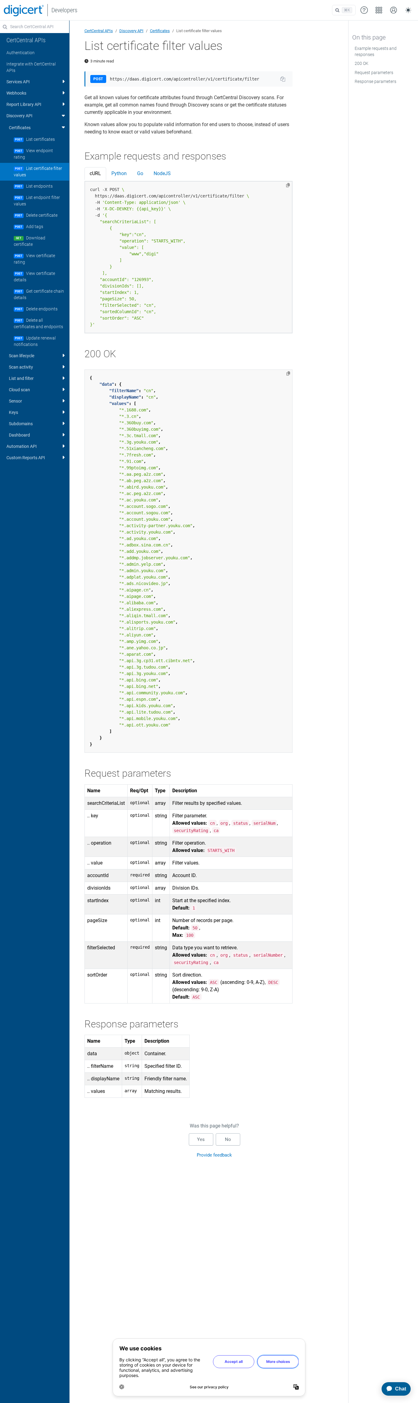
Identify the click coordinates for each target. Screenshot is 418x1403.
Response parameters (375, 81)
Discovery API (131, 30)
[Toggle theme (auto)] (408, 10)
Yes (201, 1139)
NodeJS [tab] (162, 173)
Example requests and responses (376, 51)
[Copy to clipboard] (288, 185)
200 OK (361, 63)
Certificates (160, 30)
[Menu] (379, 10)
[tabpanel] (188, 257)
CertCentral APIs (98, 30)
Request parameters (374, 72)
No (228, 1139)
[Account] (393, 10)
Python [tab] (119, 173)
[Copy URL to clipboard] (283, 79)
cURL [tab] (95, 173)
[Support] (364, 10)
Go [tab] (140, 173)
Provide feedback (214, 1155)
